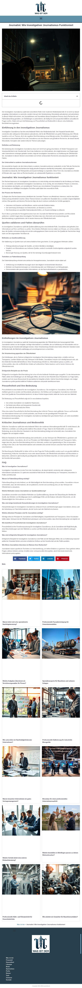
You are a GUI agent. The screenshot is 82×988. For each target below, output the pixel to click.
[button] (41, 18)
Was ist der (21, 924)
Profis (8, 971)
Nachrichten (10, 969)
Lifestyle (9, 964)
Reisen (8, 973)
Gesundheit (10, 962)
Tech (7, 975)
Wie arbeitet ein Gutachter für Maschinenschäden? (60, 917)
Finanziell (9, 960)
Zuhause (9, 977)
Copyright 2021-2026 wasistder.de (41, 986)
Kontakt (8, 980)
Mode (8, 966)
